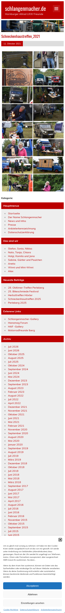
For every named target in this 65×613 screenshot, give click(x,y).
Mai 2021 (13, 421)
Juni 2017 (13, 493)
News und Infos (17, 220)
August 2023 (16, 388)
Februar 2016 (16, 516)
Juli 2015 (13, 531)
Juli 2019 (13, 455)
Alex (10, 271)
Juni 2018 (13, 474)
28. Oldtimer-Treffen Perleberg (26, 287)
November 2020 (17, 429)
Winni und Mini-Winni (20, 267)
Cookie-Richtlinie (10, 609)
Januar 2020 (15, 444)
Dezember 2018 (17, 463)
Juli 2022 (13, 399)
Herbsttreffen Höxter (20, 295)
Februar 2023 (16, 391)
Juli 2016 (13, 508)
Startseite (14, 213)
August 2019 (16, 452)
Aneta (11, 263)
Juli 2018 (13, 470)
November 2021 (17, 410)
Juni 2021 (13, 418)
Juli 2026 (13, 346)
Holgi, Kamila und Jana (21, 256)
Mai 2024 (13, 376)
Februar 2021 (16, 425)
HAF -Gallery (16, 326)
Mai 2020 (13, 440)
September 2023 (18, 384)
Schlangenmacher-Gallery (23, 319)
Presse (12, 224)
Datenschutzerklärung (29, 609)
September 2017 (18, 485)
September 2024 (18, 369)
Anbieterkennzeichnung (51, 609)
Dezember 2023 (17, 380)
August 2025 (16, 357)
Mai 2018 (13, 478)
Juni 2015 (13, 534)
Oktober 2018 (16, 467)
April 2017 (14, 501)
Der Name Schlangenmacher (25, 217)
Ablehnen (32, 594)
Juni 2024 (13, 373)
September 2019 (18, 448)
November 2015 (17, 519)
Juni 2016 (13, 512)
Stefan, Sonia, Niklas (20, 248)
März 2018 (14, 482)
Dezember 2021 (17, 406)
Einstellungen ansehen (32, 603)
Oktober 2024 (16, 365)
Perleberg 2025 (17, 302)
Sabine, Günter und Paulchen (25, 259)
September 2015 (18, 527)
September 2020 (18, 433)
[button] (60, 539)
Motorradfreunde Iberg (21, 330)
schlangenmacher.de (25, 8)
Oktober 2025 (16, 354)
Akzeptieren (32, 585)
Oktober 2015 (16, 523)
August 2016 (16, 504)
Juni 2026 (13, 350)
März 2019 (14, 459)
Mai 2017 (13, 497)
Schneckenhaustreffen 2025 (24, 298)
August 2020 (16, 437)
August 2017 (16, 489)
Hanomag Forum (18, 322)
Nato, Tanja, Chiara (19, 252)
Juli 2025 (13, 361)
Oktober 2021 (16, 414)
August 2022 (16, 395)
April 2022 (14, 403)
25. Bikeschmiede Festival (23, 291)
